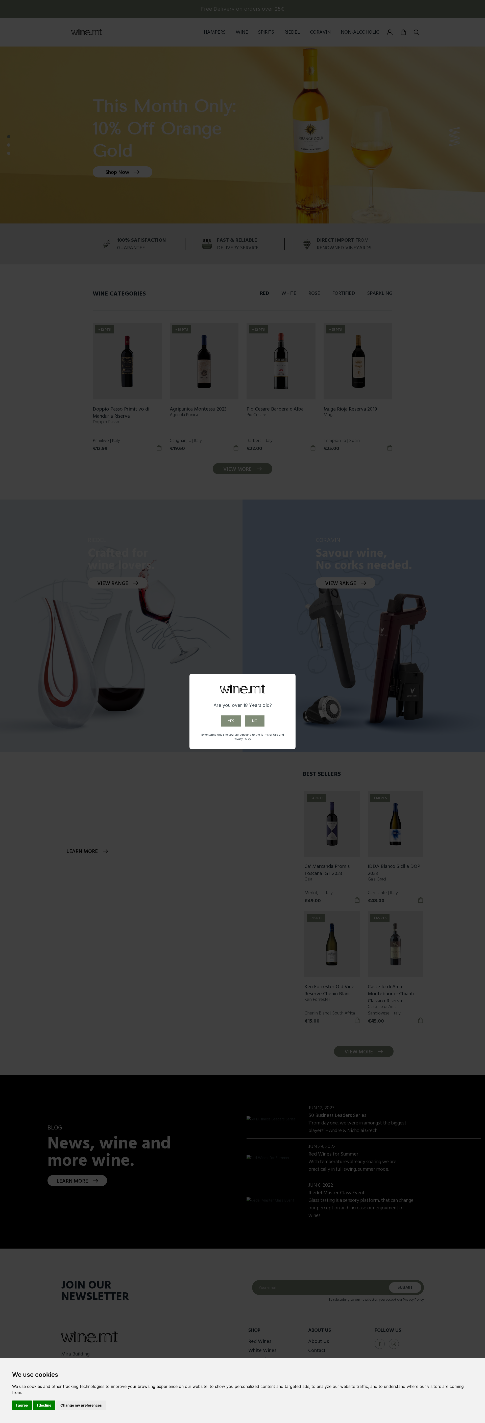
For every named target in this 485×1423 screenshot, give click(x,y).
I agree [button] (22, 1405)
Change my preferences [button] (81, 1405)
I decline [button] (44, 1405)
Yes (231, 721)
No (254, 721)
